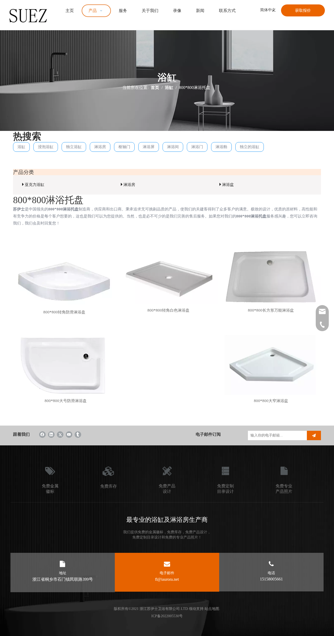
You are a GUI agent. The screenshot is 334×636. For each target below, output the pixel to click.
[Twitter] (60, 434)
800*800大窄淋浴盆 (271, 401)
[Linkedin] (51, 434)
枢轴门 (124, 147)
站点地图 (212, 609)
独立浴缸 (74, 147)
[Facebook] (42, 434)
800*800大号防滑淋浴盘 (66, 401)
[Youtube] (69, 434)
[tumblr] (78, 434)
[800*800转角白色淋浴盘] (168, 279)
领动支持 (196, 609)
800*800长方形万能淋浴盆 (271, 310)
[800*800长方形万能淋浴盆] (271, 279)
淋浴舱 (221, 147)
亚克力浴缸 (34, 185)
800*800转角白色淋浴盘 (168, 310)
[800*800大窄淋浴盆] (271, 369)
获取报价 (303, 10)
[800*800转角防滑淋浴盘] (64, 280)
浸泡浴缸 (45, 147)
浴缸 (21, 147)
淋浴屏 (148, 147)
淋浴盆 (228, 185)
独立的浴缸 (249, 147)
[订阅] (314, 435)
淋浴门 (197, 147)
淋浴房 (100, 147)
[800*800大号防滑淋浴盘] (65, 369)
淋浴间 (173, 147)
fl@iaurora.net (167, 579)
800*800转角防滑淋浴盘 (64, 312)
